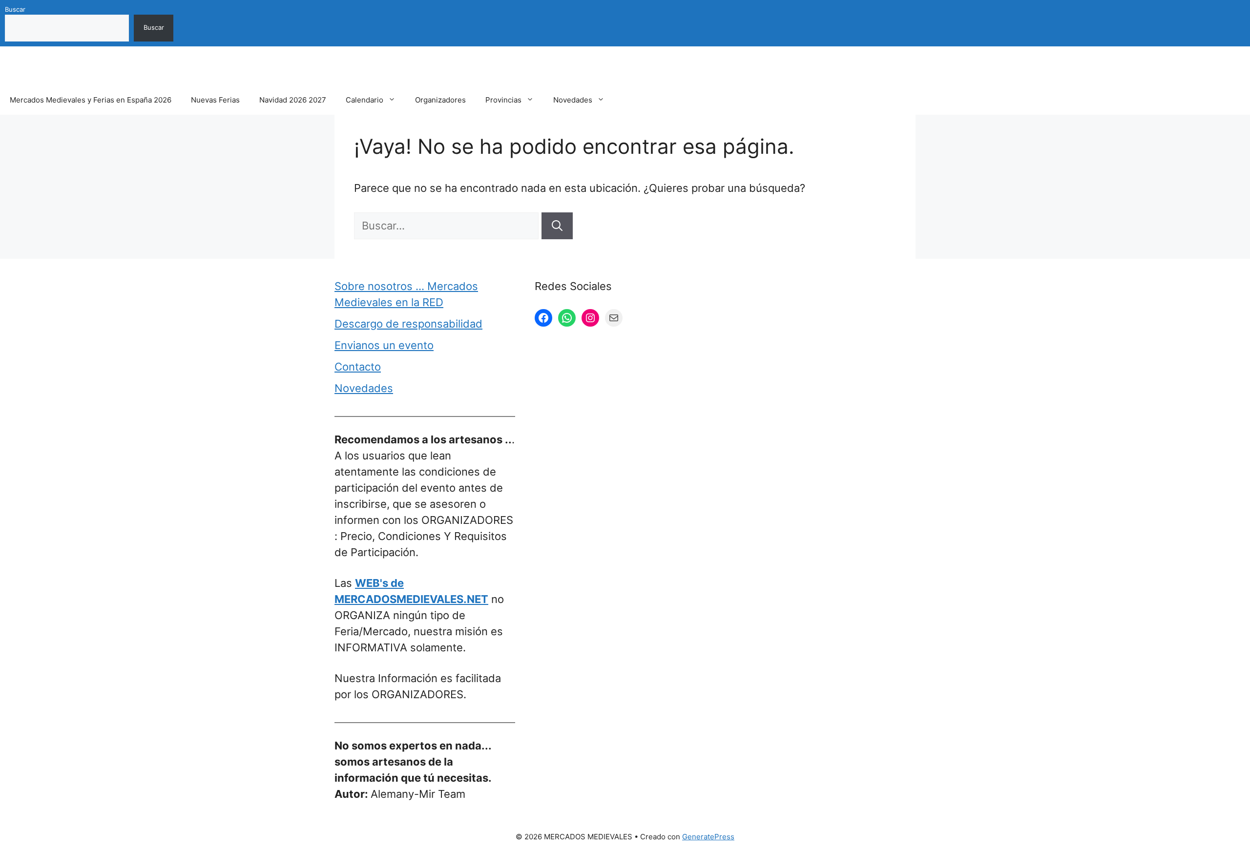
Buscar (15, 9)
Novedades (572, 99)
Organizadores (440, 99)
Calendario (364, 99)
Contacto (357, 366)
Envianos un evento (384, 345)
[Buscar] (557, 225)
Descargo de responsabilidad (408, 323)
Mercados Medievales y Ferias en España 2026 (90, 99)
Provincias (503, 99)
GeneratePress (708, 836)
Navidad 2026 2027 (292, 99)
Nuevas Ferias (215, 99)
